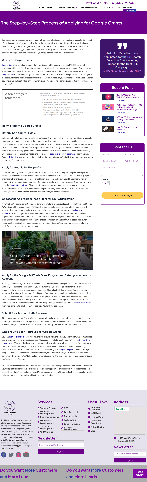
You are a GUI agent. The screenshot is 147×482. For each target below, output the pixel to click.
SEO (66, 408)
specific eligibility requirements (63, 154)
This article (13, 157)
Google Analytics (66, 349)
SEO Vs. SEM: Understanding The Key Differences (129, 118)
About (50, 7)
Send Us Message (122, 195)
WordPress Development (47, 421)
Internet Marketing (67, 7)
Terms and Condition (96, 421)
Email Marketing (72, 424)
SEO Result (96, 413)
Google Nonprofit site (19, 185)
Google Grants (8, 65)
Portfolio (107, 7)
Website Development (47, 412)
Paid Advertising (72, 412)
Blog (93, 431)
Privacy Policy (97, 417)
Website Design (48, 408)
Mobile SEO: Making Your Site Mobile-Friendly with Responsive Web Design (129, 107)
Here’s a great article (82, 303)
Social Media (70, 416)
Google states (8, 74)
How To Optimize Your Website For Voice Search (127, 96)
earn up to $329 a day (18, 337)
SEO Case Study (124, 7)
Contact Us (130, 10)
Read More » (121, 100)
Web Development (89, 7)
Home (41, 7)
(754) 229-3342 (125, 3)
